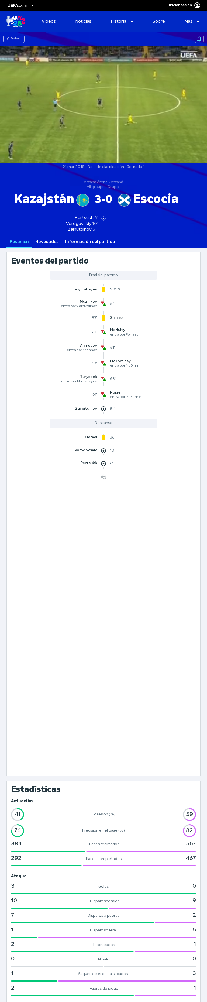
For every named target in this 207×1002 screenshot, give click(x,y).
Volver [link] (16, 38)
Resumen (19, 242)
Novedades (47, 242)
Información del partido (90, 242)
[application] (103, 104)
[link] (48, 21)
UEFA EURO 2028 (15, 21)
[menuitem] (51, 21)
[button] (122, 21)
